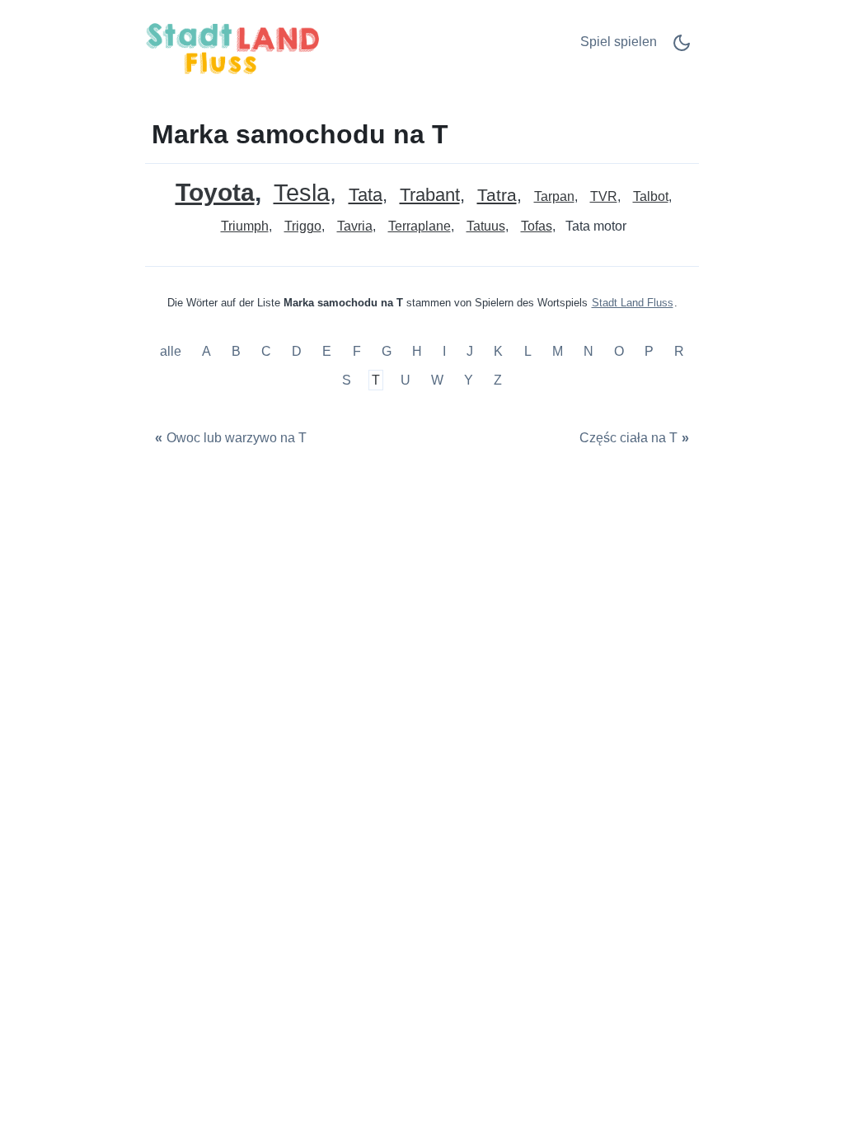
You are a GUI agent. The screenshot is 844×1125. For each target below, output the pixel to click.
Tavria (355, 226)
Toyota (215, 192)
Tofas (536, 226)
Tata (365, 195)
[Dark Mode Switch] (681, 48)
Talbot (650, 196)
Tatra (497, 195)
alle (172, 351)
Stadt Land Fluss (632, 302)
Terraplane (419, 226)
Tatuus (486, 226)
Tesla (302, 193)
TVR (603, 196)
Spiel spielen (618, 42)
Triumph (245, 226)
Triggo (302, 226)
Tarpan (554, 196)
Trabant (430, 195)
